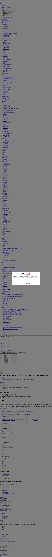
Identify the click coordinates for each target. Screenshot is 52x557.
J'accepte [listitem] (28, 283)
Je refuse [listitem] (24, 283)
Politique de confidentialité (20, 278)
